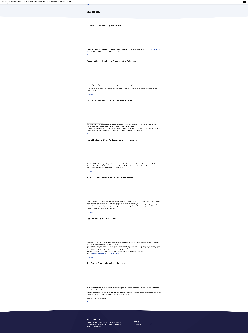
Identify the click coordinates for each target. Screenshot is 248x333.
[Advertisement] (124, 37)
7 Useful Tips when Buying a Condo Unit (104, 25)
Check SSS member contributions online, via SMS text (110, 177)
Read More (90, 55)
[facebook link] (151, 324)
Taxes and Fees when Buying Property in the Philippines (111, 61)
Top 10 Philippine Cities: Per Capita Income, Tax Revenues (112, 140)
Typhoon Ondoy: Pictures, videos (101, 218)
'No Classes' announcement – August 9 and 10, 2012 (109, 100)
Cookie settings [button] (239, 2)
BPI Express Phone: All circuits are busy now (106, 263)
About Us (136, 321)
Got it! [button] (245, 2)
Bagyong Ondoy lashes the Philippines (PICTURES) (105, 253)
